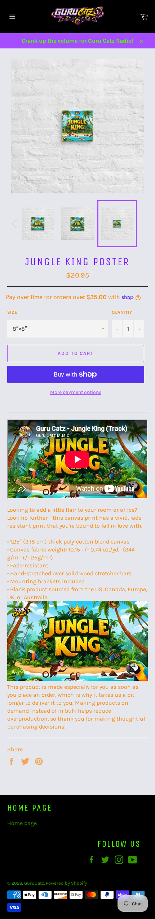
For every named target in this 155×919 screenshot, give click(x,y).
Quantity (122, 312)
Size (12, 312)
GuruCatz (34, 883)
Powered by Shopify (66, 883)
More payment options (75, 392)
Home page (22, 823)
